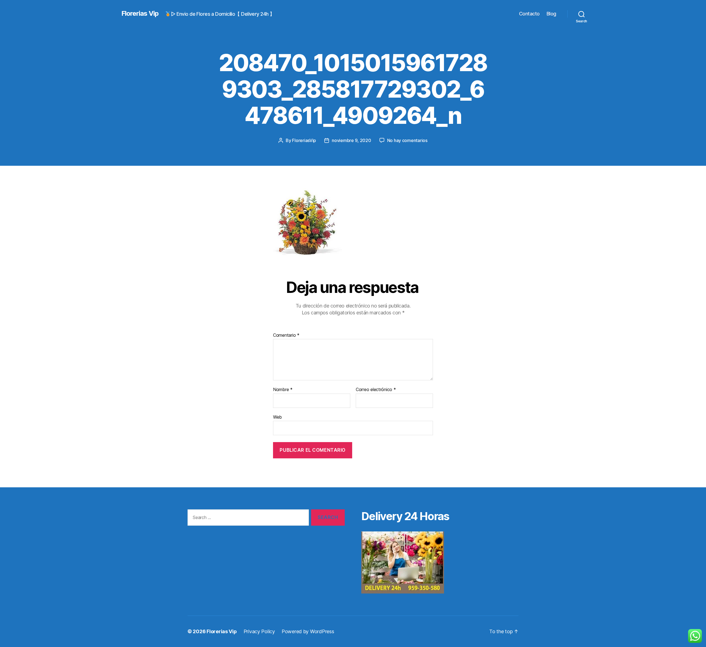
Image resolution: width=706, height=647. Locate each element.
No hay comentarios (407, 140)
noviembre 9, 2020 (351, 140)
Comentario (286, 335)
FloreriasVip (304, 140)
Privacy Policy (259, 631)
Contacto (529, 14)
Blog (551, 14)
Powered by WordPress (308, 631)
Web (277, 416)
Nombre (283, 389)
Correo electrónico (376, 389)
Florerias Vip (140, 13)
